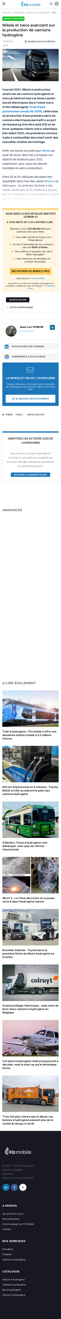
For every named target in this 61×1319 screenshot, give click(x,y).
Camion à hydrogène (38, 12)
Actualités (7, 1249)
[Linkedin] (52, 327)
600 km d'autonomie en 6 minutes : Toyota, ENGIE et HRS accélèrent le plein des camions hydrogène (30, 791)
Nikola (46, 150)
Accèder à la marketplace (30, 474)
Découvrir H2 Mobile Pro (31, 271)
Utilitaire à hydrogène (14, 1284)
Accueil (6, 12)
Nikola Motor (35, 414)
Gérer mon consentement (18, 1177)
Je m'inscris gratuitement (30, 398)
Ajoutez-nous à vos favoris (41, 41)
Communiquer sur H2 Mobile (18, 1224)
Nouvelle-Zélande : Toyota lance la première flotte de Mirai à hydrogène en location (28, 954)
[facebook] (14, 1187)
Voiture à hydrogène (13, 1279)
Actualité (19, 12)
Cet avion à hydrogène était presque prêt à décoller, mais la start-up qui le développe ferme (30, 1065)
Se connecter (38, 278)
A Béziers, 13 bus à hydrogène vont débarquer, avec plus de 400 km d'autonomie (24, 846)
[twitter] (22, 1187)
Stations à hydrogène (14, 1259)
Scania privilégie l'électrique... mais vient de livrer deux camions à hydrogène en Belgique (30, 1009)
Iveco (50, 181)
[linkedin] (6, 1187)
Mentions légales (12, 1169)
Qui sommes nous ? (13, 1213)
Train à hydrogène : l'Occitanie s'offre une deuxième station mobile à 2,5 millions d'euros (29, 735)
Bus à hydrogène (11, 1289)
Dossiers (7, 1254)
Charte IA (8, 1173)
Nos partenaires (11, 1219)
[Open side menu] (3, 3)
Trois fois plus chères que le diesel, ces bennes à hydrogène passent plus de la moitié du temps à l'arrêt (27, 1120)
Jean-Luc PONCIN (31, 327)
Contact (6, 1229)
